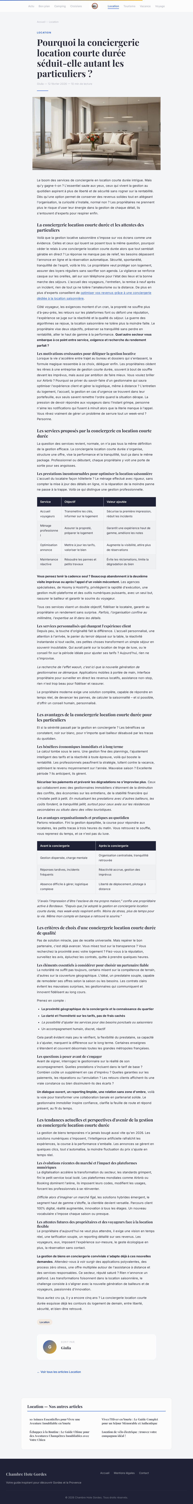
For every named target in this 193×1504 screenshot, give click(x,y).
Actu (31, 6)
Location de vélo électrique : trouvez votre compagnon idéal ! (129, 1434)
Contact (144, 1473)
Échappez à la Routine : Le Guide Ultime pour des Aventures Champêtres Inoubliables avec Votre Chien (59, 1436)
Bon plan (44, 6)
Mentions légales (124, 1473)
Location (113, 6)
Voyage (160, 6)
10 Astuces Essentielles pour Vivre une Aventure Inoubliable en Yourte (55, 1421)
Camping (60, 6)
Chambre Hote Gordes (26, 1474)
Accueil (41, 21)
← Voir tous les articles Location (59, 1372)
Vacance (145, 6)
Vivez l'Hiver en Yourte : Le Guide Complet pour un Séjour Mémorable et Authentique (130, 1421)
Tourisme (129, 6)
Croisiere (76, 6)
